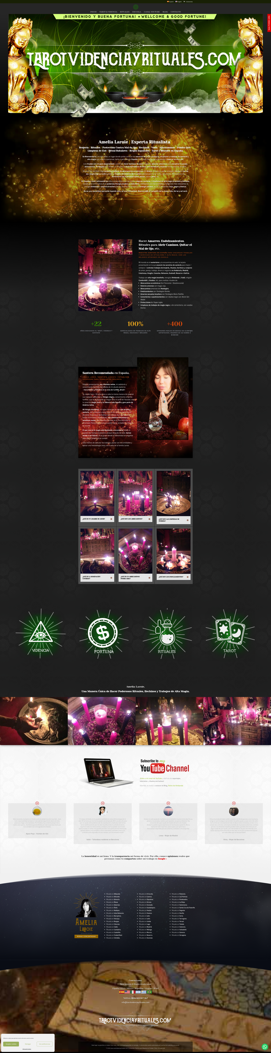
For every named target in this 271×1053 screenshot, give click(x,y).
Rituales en (113, 894)
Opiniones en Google (158, 257)
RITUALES (124, 12)
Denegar (28, 1044)
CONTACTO (176, 12)
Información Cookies (27, 1049)
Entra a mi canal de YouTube (151, 778)
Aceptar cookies (11, 1044)
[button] (265, 1047)
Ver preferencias (44, 1044)
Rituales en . (113, 924)
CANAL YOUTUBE (152, 12)
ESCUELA (136, 12)
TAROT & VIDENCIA (108, 12)
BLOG (165, 12)
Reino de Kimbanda (175, 785)
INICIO (93, 12)
